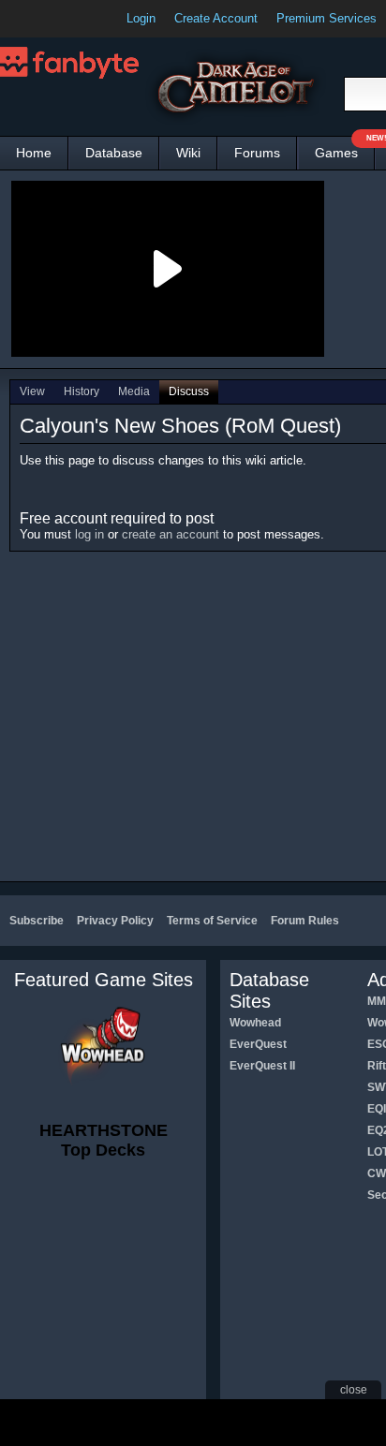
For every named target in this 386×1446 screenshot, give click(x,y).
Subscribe (36, 920)
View (32, 391)
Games (345, 148)
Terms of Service (212, 920)
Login (141, 18)
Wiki (188, 152)
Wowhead (255, 1022)
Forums (257, 152)
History (81, 391)
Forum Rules (305, 920)
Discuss (189, 391)
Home (34, 152)
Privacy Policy (115, 920)
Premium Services (326, 18)
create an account (170, 534)
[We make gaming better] (60, 18)
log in (89, 534)
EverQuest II (262, 1065)
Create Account (216, 18)
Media (134, 391)
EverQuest (258, 1044)
